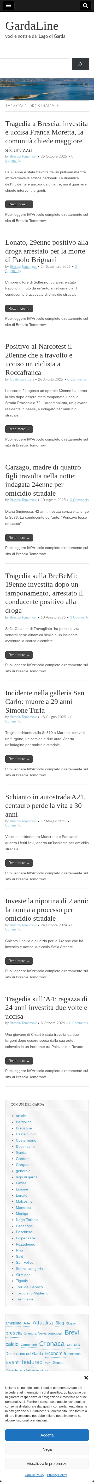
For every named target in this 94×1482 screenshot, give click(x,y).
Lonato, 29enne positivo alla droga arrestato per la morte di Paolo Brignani (46, 251)
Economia (55, 1353)
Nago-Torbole (27, 1220)
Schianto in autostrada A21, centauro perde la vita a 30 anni (45, 805)
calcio (12, 1344)
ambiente (13, 1323)
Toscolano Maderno (32, 1293)
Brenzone (24, 1128)
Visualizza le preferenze (47, 1463)
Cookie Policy (34, 1475)
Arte (27, 1323)
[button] (86, 1377)
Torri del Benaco (29, 1287)
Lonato (21, 1195)
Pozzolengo (25, 1244)
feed (47, 1363)
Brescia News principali (43, 1333)
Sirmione (23, 1275)
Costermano (26, 1140)
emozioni (74, 1354)
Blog (59, 1323)
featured (32, 1362)
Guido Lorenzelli (22, 379)
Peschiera (24, 1232)
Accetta (47, 1435)
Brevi (72, 1332)
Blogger (71, 1323)
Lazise (21, 1183)
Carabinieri (29, 1344)
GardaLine (31, 25)
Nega (47, 1449)
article (21, 1116)
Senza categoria (29, 1269)
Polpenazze (25, 1238)
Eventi (12, 1362)
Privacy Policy (57, 1475)
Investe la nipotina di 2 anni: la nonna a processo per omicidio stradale (47, 909)
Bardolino (24, 1122)
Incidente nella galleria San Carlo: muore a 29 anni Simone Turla (44, 701)
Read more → (19, 204)
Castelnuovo (26, 1134)
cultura (73, 1344)
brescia (13, 1333)
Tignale (22, 1281)
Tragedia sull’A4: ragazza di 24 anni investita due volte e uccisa (46, 1007)
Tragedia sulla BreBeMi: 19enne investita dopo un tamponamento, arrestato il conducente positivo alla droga (44, 593)
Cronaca (51, 1343)
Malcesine (24, 1201)
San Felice (24, 1262)
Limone (22, 1189)
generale (23, 1171)
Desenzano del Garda (24, 1353)
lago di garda (27, 1177)
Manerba (23, 1207)
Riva (19, 1250)
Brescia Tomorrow (23, 156)
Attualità (43, 1322)
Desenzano (25, 1146)
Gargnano (24, 1165)
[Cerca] (80, 64)
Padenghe (24, 1226)
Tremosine (24, 1299)
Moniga (22, 1213)
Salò (19, 1256)
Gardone (23, 1159)
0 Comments (76, 379)
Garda (21, 1152)
